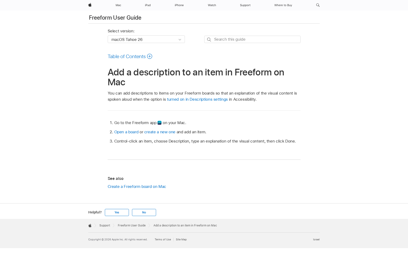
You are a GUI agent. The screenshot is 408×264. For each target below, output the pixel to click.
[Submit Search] (209, 39)
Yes (117, 212)
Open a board (126, 132)
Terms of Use (163, 239)
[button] (318, 5)
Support (104, 225)
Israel (316, 239)
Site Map (181, 239)
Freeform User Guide (115, 17)
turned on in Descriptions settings (197, 99)
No (144, 212)
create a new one (159, 132)
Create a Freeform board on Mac (137, 186)
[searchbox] (252, 39)
